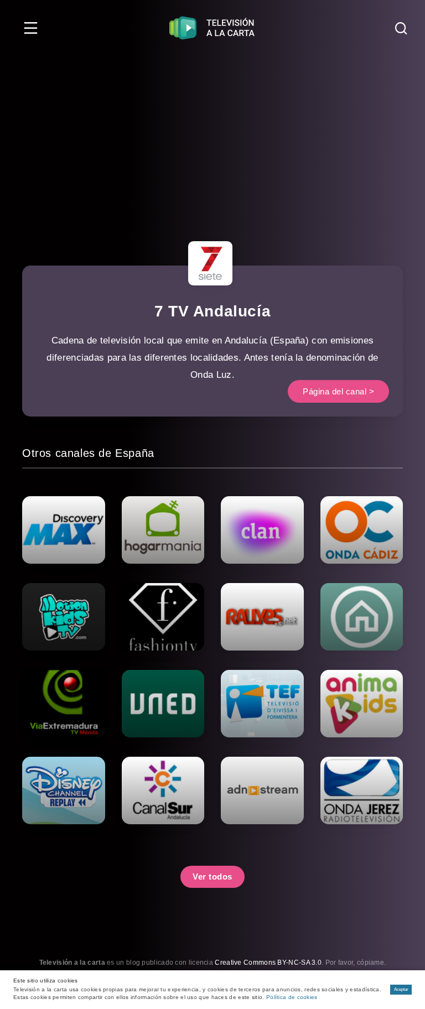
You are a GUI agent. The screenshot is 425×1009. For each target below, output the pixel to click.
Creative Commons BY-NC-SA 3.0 (268, 962)
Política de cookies (292, 997)
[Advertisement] (212, 138)
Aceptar (401, 989)
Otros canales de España (88, 453)
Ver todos (212, 876)
